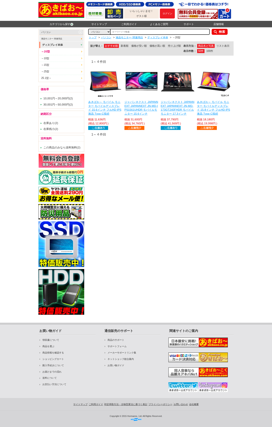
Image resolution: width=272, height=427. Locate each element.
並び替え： (96, 45)
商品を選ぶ (48, 346)
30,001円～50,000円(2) (58, 104)
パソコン (46, 32)
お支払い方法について (54, 384)
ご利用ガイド (129, 24)
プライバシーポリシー (160, 404)
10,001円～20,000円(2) (58, 98)
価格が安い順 (139, 45)
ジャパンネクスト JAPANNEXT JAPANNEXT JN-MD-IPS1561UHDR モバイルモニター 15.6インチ (141, 107)
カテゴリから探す (60, 24)
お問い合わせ (181, 404)
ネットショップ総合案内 (121, 359)
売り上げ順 (174, 45)
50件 (201, 50)
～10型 (45, 58)
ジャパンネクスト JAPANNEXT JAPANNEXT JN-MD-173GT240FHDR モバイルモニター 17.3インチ (177, 107)
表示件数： (189, 50)
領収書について (50, 340)
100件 (209, 50)
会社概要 (194, 404)
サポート (189, 24)
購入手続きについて (53, 365)
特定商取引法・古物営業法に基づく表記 (125, 404)
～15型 (45, 64)
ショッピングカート (53, 359)
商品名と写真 (206, 45)
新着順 (124, 45)
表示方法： (189, 45)
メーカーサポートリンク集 (122, 352)
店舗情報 (218, 24)
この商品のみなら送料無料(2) (61, 147)
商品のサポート (116, 340)
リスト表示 (222, 45)
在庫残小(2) (50, 129)
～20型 (45, 51)
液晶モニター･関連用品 (51, 39)
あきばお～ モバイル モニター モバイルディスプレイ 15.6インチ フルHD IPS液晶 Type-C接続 (104, 107)
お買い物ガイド (116, 365)
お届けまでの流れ (52, 371)
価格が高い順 (157, 45)
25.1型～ (46, 77)
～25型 (45, 71)
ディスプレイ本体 (52, 44)
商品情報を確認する (53, 352)
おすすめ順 (111, 45)
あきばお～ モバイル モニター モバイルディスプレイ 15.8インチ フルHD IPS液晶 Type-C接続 (213, 107)
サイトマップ (99, 24)
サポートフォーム (117, 346)
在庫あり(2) (50, 123)
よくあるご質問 (159, 24)
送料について (49, 378)
